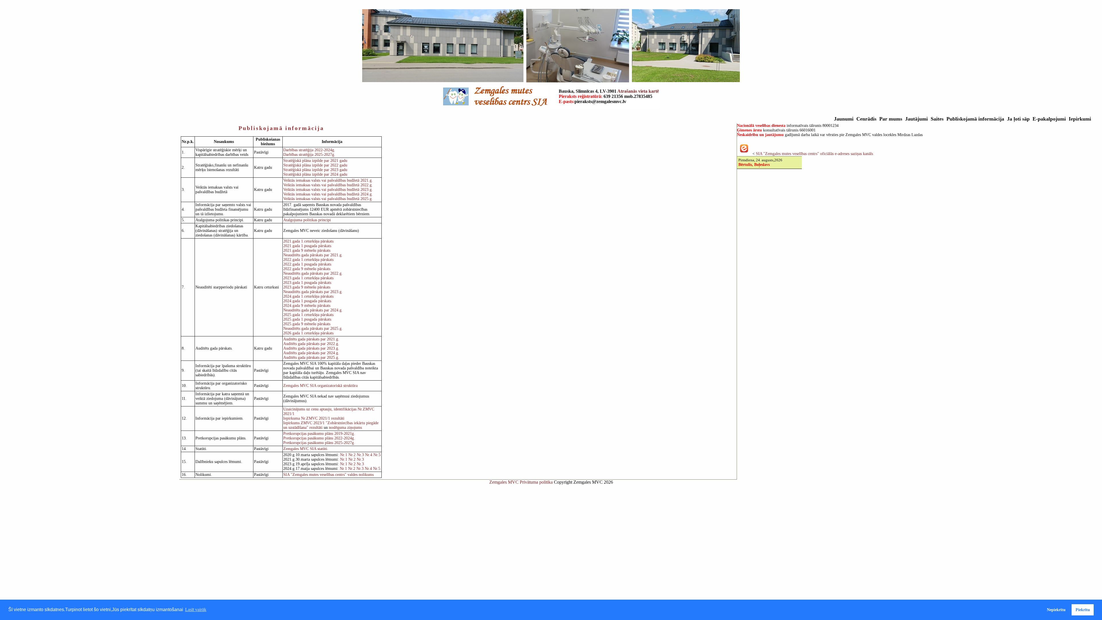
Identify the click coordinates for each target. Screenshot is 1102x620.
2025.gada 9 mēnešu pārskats (306, 324)
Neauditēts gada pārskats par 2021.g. (313, 255)
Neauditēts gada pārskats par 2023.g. (313, 292)
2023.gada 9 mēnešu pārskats (306, 287)
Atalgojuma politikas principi (307, 220)
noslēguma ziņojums (345, 427)
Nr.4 (368, 455)
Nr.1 (343, 455)
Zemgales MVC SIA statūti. (305, 449)
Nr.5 (377, 455)
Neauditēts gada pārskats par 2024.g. (313, 310)
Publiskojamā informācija (975, 119)
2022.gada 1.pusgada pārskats (307, 264)
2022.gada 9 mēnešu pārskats (306, 269)
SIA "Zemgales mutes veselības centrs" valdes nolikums (328, 474)
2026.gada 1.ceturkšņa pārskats (308, 333)
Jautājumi (916, 119)
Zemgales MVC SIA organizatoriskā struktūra (320, 385)
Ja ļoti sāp (1018, 119)
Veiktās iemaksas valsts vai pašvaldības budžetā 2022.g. (328, 185)
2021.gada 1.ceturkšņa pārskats (308, 241)
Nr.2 (351, 455)
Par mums (890, 119)
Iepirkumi (1080, 119)
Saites (937, 119)
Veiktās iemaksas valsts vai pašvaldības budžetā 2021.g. (328, 180)
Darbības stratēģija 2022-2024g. (309, 150)
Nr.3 (360, 455)
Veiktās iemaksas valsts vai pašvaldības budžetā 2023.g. (328, 189)
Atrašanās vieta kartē (638, 91)
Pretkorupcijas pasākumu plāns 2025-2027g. (319, 443)
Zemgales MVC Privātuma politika (521, 482)
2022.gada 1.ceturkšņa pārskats (308, 259)
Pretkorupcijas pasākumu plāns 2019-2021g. (319, 433)
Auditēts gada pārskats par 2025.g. (311, 357)
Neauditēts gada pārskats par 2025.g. (313, 328)
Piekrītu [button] (1083, 609)
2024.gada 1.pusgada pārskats (307, 301)
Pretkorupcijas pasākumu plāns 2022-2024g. (319, 438)
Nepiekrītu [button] (1056, 609)
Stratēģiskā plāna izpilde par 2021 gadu (315, 160)
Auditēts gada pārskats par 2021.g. (311, 339)
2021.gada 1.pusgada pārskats (307, 246)
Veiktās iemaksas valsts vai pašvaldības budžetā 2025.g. (328, 199)
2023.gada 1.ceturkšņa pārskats (308, 278)
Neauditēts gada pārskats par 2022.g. (313, 273)
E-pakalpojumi (1049, 119)
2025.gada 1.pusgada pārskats (307, 319)
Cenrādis (866, 119)
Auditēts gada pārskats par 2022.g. (311, 344)
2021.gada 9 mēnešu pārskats (306, 250)
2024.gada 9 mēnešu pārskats (306, 305)
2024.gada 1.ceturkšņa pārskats (308, 296)
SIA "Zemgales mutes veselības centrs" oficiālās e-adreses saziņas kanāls (814, 154)
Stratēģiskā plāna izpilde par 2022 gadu (315, 165)
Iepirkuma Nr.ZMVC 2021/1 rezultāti (313, 418)
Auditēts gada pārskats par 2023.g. (311, 348)
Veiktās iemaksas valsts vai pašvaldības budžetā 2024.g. (328, 194)
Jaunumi (843, 119)
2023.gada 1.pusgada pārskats (307, 282)
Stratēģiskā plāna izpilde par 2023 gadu (315, 170)
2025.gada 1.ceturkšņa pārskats (308, 315)
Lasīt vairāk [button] (195, 609)
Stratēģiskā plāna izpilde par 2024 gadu (315, 174)
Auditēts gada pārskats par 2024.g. (311, 353)
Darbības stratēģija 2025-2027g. (309, 154)
